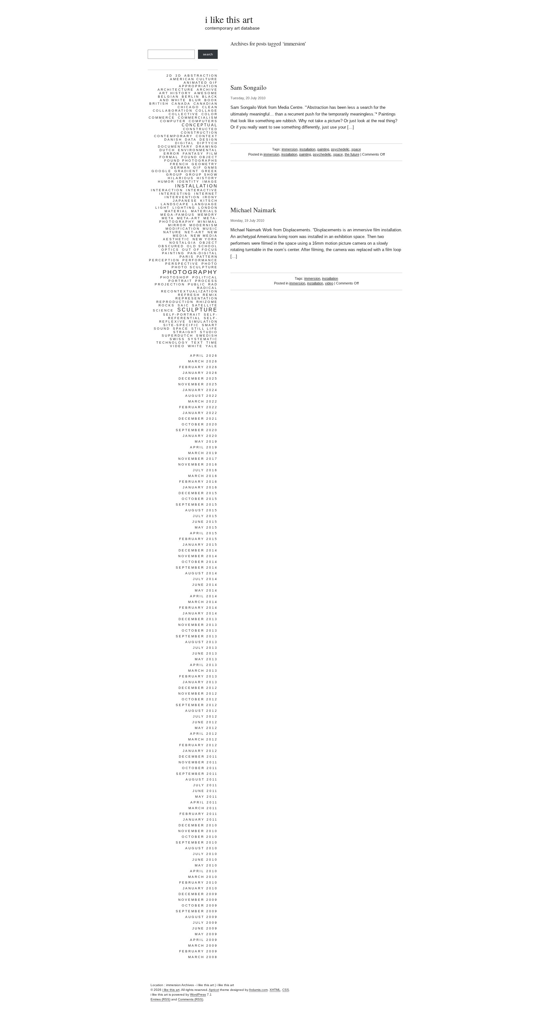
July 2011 (205, 785)
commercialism (198, 117)
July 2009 (205, 922)
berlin (190, 96)
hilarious (181, 178)
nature (172, 232)
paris (187, 256)
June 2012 (205, 722)
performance (200, 260)
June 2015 (205, 521)
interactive (202, 190)
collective (184, 114)
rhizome (207, 302)
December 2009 (198, 894)
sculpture (197, 309)
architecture (176, 89)
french (179, 164)
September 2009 (197, 911)
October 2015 (200, 499)
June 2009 (205, 928)
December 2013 (198, 619)
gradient (186, 171)
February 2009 (198, 951)
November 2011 (198, 762)
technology (172, 342)
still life (204, 328)
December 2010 (198, 825)
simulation (203, 321)
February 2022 (198, 407)
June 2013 (205, 653)
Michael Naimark (253, 210)
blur (195, 100)
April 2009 (204, 940)
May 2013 (206, 659)
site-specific (181, 325)
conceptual (200, 125)
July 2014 (205, 579)
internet (206, 193)
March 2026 (203, 361)
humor (166, 181)
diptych (207, 143)
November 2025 (198, 384)
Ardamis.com (258, 989)
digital (184, 143)
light (162, 207)
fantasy (193, 153)
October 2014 (200, 562)
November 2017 (198, 458)
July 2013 (205, 647)
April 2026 (204, 355)
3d (178, 75)
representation (196, 298)
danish (173, 139)
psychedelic (340, 149)
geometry (205, 164)
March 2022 (203, 401)
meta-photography (188, 219)
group (174, 174)
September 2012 (197, 705)
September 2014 (197, 567)
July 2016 (205, 470)
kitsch (209, 200)
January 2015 (200, 544)
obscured (171, 246)
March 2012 (203, 739)
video (329, 283)
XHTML (275, 989)
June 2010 (205, 859)
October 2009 (200, 905)
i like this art (229, 19)
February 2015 (198, 539)
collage (206, 110)
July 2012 (205, 716)
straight (185, 332)
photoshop (174, 277)
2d (169, 75)
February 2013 (198, 676)
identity (188, 181)
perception (164, 260)
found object (199, 157)
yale (212, 346)
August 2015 (201, 510)
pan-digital (202, 253)
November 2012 (198, 693)
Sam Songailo (248, 87)
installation (307, 149)
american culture (194, 79)
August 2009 (201, 917)
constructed (200, 129)
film (212, 153)
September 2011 (197, 773)
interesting (175, 193)
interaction (167, 190)
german (180, 167)
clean (210, 107)
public (196, 284)
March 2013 (203, 670)
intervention (182, 197)
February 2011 (199, 814)
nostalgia (182, 242)
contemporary (173, 136)
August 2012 (201, 710)
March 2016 (203, 476)
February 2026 (198, 367)
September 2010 (197, 842)
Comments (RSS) (190, 999)
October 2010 (200, 836)
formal (169, 157)
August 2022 (201, 395)
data (191, 139)
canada (181, 103)
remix (210, 295)
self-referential (193, 316)
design (209, 139)
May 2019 (206, 441)
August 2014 (201, 573)
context (207, 136)
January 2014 (200, 613)
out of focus (200, 249)
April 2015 (204, 533)
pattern (207, 256)
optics (170, 249)
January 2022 (200, 413)
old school (202, 246)
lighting (184, 207)
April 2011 (204, 802)
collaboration (173, 110)
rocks (167, 305)
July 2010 (205, 854)
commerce (162, 117)
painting (323, 149)
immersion (290, 149)
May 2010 (206, 865)
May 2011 (206, 796)
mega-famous (177, 214)
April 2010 (204, 871)
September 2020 (197, 430)
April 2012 (204, 733)
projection (170, 284)
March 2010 (203, 877)
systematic (203, 339)
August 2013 (201, 642)
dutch (167, 150)
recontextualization (189, 291)
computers (203, 121)
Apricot (214, 989)
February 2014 (198, 607)
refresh (189, 295)
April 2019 (204, 447)
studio (209, 332)
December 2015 (198, 493)
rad (213, 284)
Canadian (206, 103)
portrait (180, 281)
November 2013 (198, 625)
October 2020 (200, 424)
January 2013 (200, 682)
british (159, 103)
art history (175, 93)
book (211, 100)
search (208, 54)
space (356, 149)
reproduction (175, 302)
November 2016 (198, 464)
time (212, 342)
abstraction (201, 75)
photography (190, 272)
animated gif (201, 82)
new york (205, 239)
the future (352, 154)
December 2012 (198, 688)
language (205, 204)
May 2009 (206, 934)
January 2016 (200, 487)
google (162, 171)
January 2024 (200, 390)
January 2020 (200, 436)
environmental (198, 150)
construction (199, 132)
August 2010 (201, 848)
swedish (207, 335)
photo (209, 263)
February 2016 (198, 481)
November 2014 (198, 556)
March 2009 (203, 945)
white (195, 346)
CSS (285, 989)
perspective (182, 263)
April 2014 (204, 596)
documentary (175, 146)
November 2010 (198, 831)
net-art (195, 232)
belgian (168, 96)
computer (173, 121)
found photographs (191, 160)
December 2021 (198, 418)
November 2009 (198, 899)
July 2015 (205, 516)
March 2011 (203, 808)
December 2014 (198, 550)
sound (162, 328)
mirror (177, 225)
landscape (175, 204)
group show (202, 174)
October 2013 (200, 630)
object (208, 242)
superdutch (177, 335)
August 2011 (202, 779)
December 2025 (198, 378)
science (163, 310)
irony (210, 197)
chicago (188, 107)
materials (204, 211)
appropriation (198, 86)
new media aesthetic (190, 237)
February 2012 (198, 745)
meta (168, 218)
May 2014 (206, 590)
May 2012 (206, 728)
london (208, 207)
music (210, 228)
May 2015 (206, 527)
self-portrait (182, 314)
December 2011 (198, 756)
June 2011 (205, 791)
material (176, 211)
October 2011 (200, 768)
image (210, 181)
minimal (208, 221)
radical (207, 288)
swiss (177, 339)
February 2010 (198, 882)
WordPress (198, 994)
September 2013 (197, 636)
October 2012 (200, 699)
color (209, 114)
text (197, 342)
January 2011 (200, 819)
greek (209, 171)
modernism (203, 225)
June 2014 (205, 584)
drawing (207, 146)
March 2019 (203, 453)
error (172, 153)
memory (208, 214)
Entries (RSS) (160, 999)
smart (210, 325)
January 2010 (200, 888)
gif (197, 167)
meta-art (189, 218)
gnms (211, 167)
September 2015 (197, 504)
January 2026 (200, 373)
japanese (185, 200)
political (205, 277)
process (206, 281)
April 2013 (204, 665)
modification (183, 228)
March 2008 (203, 957)
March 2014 (203, 602)
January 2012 (200, 751)
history (207, 178)
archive (207, 89)
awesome (206, 93)
